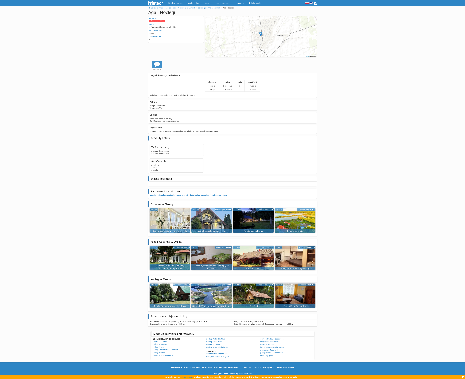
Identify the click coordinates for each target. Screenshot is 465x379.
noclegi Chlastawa (159, 341)
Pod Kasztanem (253, 268)
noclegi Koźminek (213, 344)
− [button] (208, 22)
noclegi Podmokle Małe (215, 339)
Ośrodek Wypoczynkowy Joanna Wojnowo (211, 306)
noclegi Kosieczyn (159, 344)
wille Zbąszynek (266, 355)
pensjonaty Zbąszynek (269, 350)
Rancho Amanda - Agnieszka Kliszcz (170, 306)
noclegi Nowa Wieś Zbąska (217, 347)
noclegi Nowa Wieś (214, 341)
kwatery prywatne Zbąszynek (272, 347)
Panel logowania (285, 367)
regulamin (207, 367)
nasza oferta (255, 367)
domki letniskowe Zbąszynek (271, 339)
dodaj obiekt (269, 367)
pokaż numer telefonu (157, 21)
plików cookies (186, 377)
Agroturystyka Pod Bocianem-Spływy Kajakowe (212, 267)
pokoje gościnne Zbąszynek (271, 353)
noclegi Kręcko (158, 347)
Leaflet (307, 56)
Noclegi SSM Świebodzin (295, 306)
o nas (244, 367)
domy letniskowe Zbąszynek (217, 356)
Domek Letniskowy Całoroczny (212, 231)
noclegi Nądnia (158, 352)
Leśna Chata (253, 306)
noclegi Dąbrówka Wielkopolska (165, 350)
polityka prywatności (229, 367)
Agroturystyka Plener (253, 231)
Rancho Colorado (295, 231)
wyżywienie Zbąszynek (269, 341)
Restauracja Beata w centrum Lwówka (169, 231)
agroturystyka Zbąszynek (216, 354)
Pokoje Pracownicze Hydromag (295, 268)
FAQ (215, 367)
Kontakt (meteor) (192, 367)
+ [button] (208, 19)
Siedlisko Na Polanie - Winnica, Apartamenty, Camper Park (170, 267)
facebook (177, 367)
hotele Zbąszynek (267, 344)
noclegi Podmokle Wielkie (162, 355)
